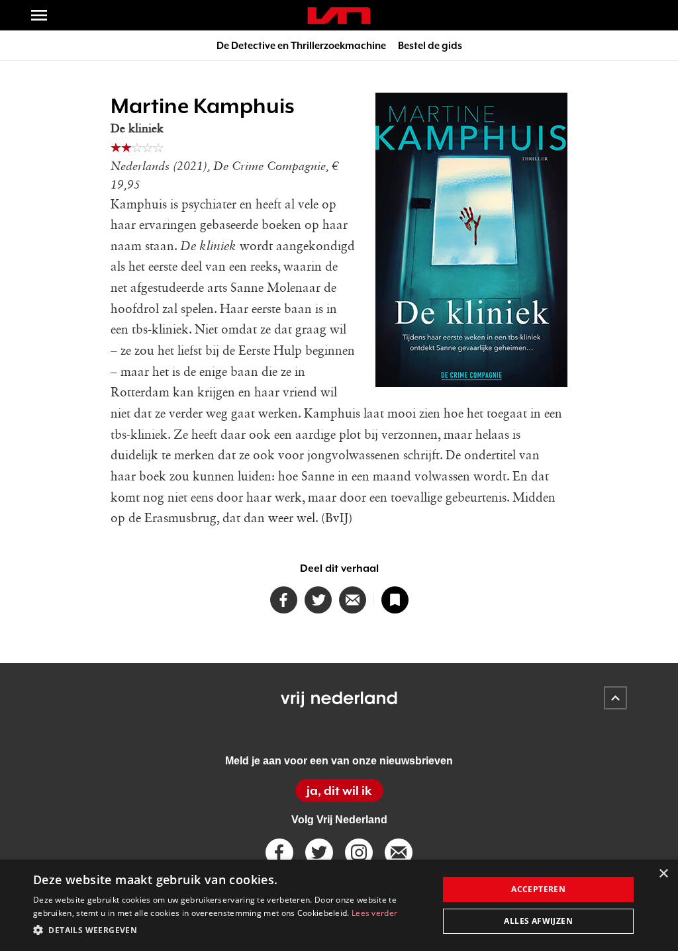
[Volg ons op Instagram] (359, 852)
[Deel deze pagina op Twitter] (318, 599)
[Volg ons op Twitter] (319, 852)
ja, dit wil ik (339, 790)
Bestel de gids (430, 45)
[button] (229, 930)
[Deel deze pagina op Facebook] (283, 599)
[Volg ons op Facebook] (279, 852)
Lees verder (374, 913)
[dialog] (339, 905)
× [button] (663, 874)
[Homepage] (339, 15)
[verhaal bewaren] (395, 599)
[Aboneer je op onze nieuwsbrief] (398, 852)
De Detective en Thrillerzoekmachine (301, 45)
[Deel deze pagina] (352, 599)
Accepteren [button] (538, 889)
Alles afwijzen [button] (538, 921)
